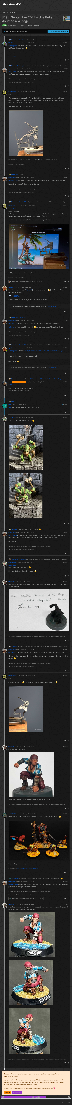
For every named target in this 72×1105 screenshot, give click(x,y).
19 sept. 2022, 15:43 (28, 320)
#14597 (65, 532)
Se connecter (17, 1092)
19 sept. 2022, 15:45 (26, 348)
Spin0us (10, 287)
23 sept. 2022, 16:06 (28, 649)
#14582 (65, 348)
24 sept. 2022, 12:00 (29, 814)
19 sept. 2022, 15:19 (25, 287)
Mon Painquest (12, 56)
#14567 (65, 69)
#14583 (65, 382)
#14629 (65, 814)
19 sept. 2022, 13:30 (29, 91)
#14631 (66, 904)
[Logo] (12, 4)
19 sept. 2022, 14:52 (29, 205)
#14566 (65, 43)
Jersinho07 (11, 581)
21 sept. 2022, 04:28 (28, 532)
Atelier (4, 25)
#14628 (65, 746)
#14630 (65, 881)
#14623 (65, 649)
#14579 (65, 205)
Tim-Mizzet (11, 43)
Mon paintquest (52, 306)
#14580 (65, 287)
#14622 (65, 581)
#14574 (65, 91)
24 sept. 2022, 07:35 (29, 675)
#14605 (65, 562)
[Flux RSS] (41, 25)
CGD (9, 404)
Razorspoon (14, 40)
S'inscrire (8, 1092)
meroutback (12, 417)
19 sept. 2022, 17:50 (23, 404)
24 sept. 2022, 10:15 (28, 746)
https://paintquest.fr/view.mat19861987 (27, 868)
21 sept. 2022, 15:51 (28, 562)
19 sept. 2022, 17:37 (38, 382)
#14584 (65, 404)
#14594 (65, 417)
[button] (3, 1102)
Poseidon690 (12, 91)
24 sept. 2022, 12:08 (28, 881)
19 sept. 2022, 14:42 (28, 177)
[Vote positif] (65, 59)
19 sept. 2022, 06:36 (28, 69)
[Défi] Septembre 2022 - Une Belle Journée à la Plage (44, 351)
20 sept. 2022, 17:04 (28, 417)
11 (68, 311)
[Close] (67, 1074)
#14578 (65, 177)
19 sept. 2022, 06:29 (28, 43)
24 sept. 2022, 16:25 (28, 904)
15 (68, 523)
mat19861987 (12, 814)
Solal (10, 382)
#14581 (66, 320)
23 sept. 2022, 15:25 (28, 581)
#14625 (65, 675)
